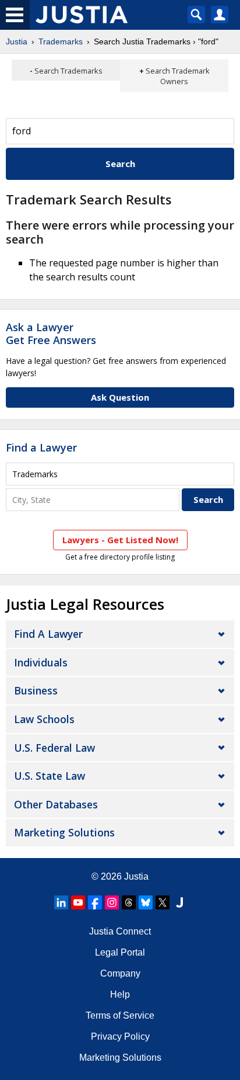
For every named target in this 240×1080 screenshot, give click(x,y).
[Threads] (129, 902)
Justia (16, 41)
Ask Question (120, 397)
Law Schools (44, 719)
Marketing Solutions (64, 832)
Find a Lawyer (41, 447)
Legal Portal (120, 952)
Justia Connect (120, 931)
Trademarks (60, 41)
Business (36, 690)
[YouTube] (78, 902)
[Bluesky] (146, 902)
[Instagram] (112, 902)
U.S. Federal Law (54, 748)
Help (120, 994)
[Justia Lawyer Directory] (179, 902)
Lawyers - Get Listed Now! (120, 540)
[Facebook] (95, 902)
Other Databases (56, 804)
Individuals (41, 662)
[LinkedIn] (61, 902)
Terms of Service (120, 1015)
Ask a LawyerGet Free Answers (51, 333)
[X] (163, 902)
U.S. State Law (49, 776)
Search (120, 163)
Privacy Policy (120, 1036)
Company (120, 973)
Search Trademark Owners (178, 75)
